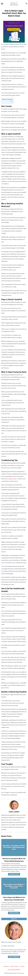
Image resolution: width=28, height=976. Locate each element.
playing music (12, 479)
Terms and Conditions (14, 969)
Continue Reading (14, 874)
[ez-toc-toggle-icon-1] (11, 101)
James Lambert (14, 812)
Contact (22, 966)
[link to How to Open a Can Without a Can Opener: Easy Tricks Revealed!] (14, 886)
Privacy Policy (14, 966)
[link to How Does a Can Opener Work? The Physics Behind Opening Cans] (14, 847)
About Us (6, 966)
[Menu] (2, 4)
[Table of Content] (11, 101)
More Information (14, 956)
